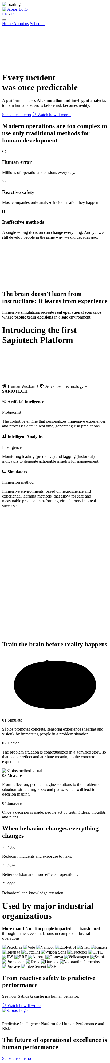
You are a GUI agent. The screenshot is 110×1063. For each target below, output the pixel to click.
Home (7, 23)
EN (5, 14)
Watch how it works (53, 114)
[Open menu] (4, 20)
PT (13, 14)
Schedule (37, 23)
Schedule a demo (16, 114)
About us (21, 23)
